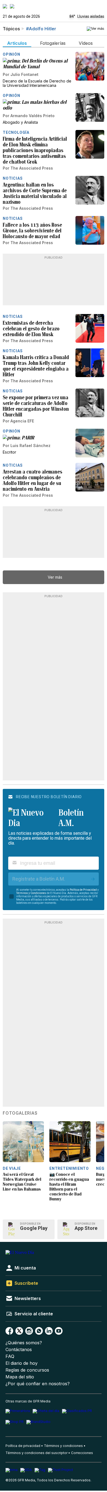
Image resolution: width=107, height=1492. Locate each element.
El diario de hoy (21, 1363)
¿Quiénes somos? (23, 1342)
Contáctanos (18, 1349)
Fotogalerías (20, 1113)
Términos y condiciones (63, 1446)
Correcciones (82, 1453)
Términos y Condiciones (31, 893)
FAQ (9, 1356)
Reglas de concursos (27, 1370)
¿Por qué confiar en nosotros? (37, 1383)
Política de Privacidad (83, 889)
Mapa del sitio (19, 1376)
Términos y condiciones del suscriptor (36, 1453)
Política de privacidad (22, 1446)
